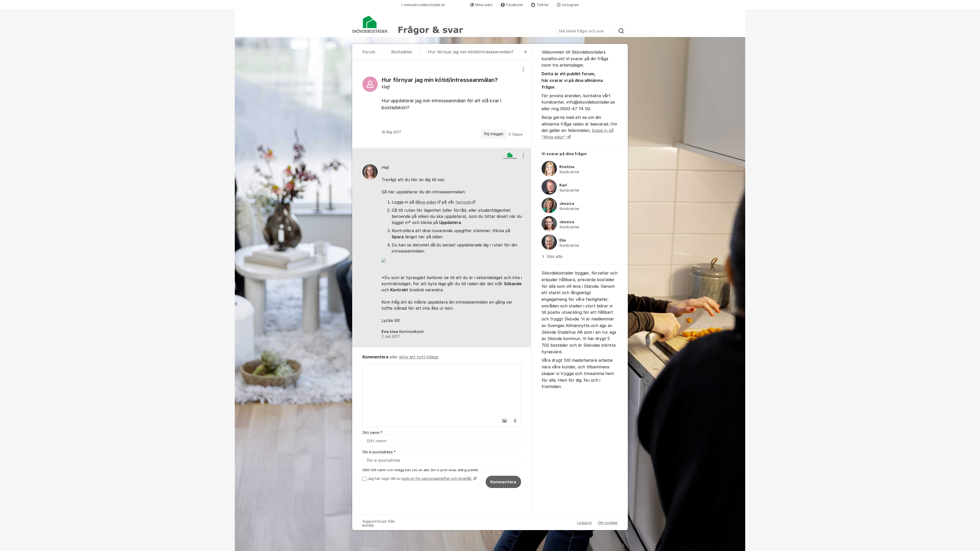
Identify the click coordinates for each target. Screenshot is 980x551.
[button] (504, 421)
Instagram (570, 5)
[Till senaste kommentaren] (526, 52)
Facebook (514, 5)
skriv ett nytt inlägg (418, 356)
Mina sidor (484, 5)
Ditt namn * (372, 432)
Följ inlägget (494, 134)
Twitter (542, 5)
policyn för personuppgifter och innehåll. (437, 478)
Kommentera (503, 481)
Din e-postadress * (379, 452)
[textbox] (442, 390)
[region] (441, 103)
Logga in (584, 522)
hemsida (463, 202)
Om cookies (608, 522)
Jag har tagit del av (419, 478)
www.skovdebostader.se (424, 5)
